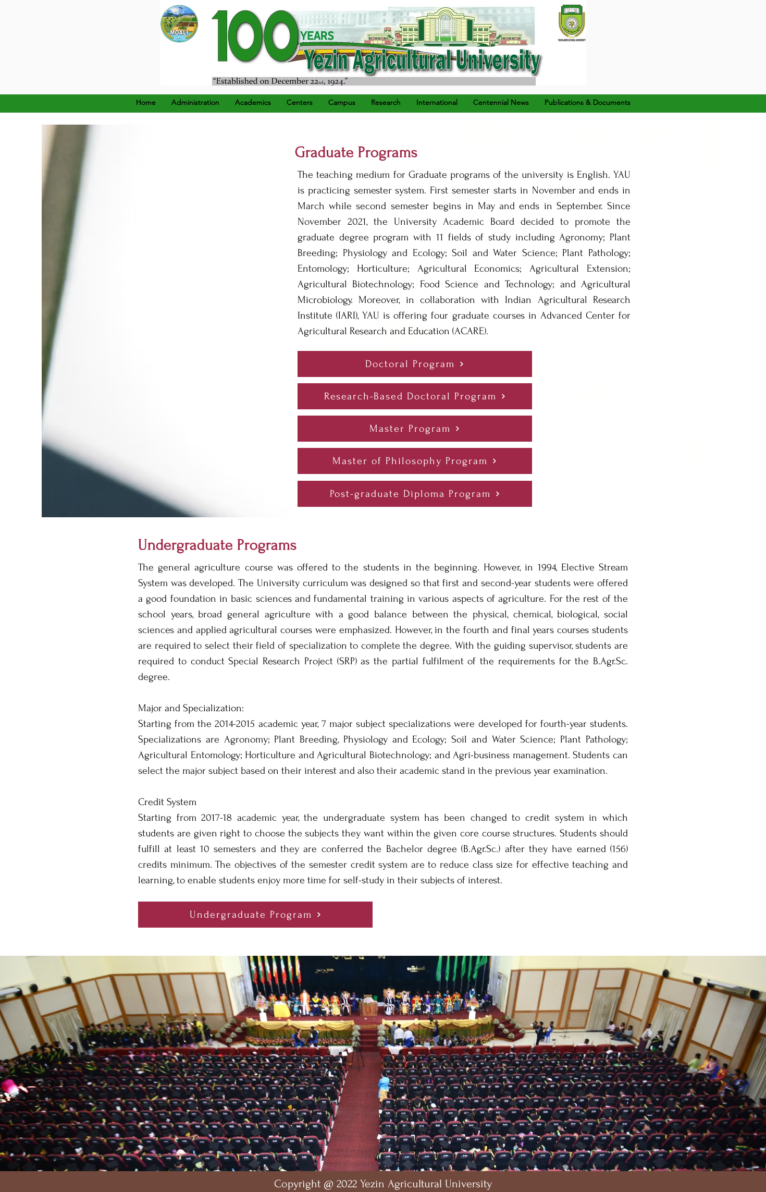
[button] (253, 102)
